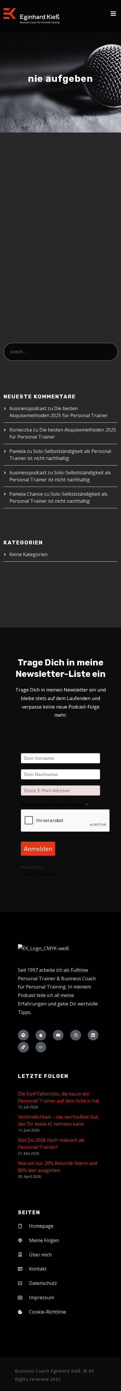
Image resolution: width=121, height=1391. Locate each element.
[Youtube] (58, 1035)
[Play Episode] (25, 273)
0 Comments (38, 191)
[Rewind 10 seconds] (40, 277)
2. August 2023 (30, 185)
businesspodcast (27, 408)
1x (51, 277)
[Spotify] (23, 1035)
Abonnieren (91, 285)
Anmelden (38, 849)
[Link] (23, 1047)
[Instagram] (75, 1035)
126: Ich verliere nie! (50, 174)
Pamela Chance (26, 494)
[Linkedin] (93, 1035)
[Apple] (41, 1035)
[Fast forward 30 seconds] (62, 277)
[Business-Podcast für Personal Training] (31, 16)
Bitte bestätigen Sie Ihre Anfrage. (54, 804)
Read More (26, 222)
